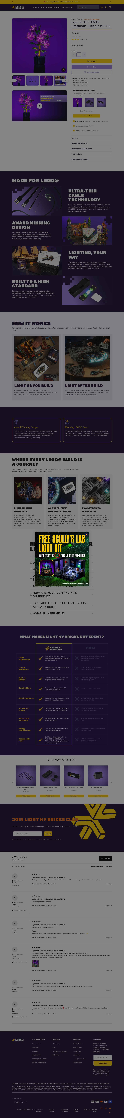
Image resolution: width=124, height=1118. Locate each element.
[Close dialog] (86, 534)
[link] (62, 559)
